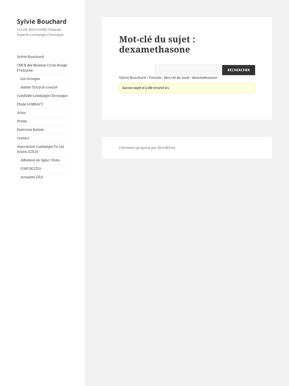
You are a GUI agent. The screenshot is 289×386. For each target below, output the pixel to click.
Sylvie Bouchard (42, 21)
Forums (155, 77)
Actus (21, 112)
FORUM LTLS (30, 168)
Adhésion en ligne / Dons (40, 160)
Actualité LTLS (31, 177)
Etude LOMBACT (30, 104)
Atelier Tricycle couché (38, 87)
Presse (22, 121)
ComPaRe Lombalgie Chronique (42, 95)
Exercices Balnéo (30, 129)
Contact (23, 138)
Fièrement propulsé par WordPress (147, 147)
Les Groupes (30, 78)
